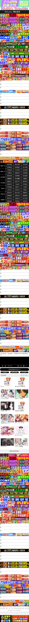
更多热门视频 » (24, 375)
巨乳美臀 (25, 170)
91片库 (9, 189)
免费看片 (3, 199)
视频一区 (3, 165)
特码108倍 (14, 372)
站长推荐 (3, 177)
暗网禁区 (9, 195)
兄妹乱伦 (17, 198)
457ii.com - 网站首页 (12, 12)
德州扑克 (25, 181)
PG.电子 (24, 372)
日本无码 (25, 164)
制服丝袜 (17, 173)
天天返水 (25, 184)
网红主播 (17, 164)
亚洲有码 (9, 167)
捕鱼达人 (9, 181)
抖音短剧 (9, 187)
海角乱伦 (17, 195)
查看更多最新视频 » (14, 451)
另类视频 (25, 173)
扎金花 (17, 184)
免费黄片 (25, 192)
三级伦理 (9, 170)
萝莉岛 (25, 189)
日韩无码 (25, 201)
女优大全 (17, 189)
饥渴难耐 (17, 175)
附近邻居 (9, 175)
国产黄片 (9, 192)
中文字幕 (17, 170)
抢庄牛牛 (17, 181)
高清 (18, 366)
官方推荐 (3, 182)
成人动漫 (25, 167)
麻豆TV (17, 187)
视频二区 (3, 171)
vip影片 (5, 372)
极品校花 (9, 201)
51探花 (25, 187)
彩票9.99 (9, 184)
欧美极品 (17, 167)
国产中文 (9, 198)
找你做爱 (25, 175)
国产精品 (9, 164)
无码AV (3, 188)
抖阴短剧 (17, 201)
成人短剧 (25, 198)
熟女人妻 (17, 192)
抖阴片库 (3, 194)
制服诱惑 (25, 195)
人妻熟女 (9, 173)
